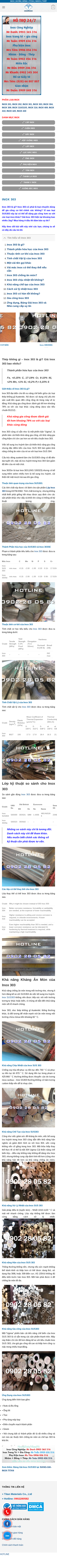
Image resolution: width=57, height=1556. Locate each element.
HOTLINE (4, 1554)
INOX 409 (43, 107)
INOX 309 (6, 107)
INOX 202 (17, 104)
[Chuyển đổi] (4, 238)
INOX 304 (48, 104)
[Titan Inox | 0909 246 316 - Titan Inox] (28, 7)
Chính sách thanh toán (12, 1545)
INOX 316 (33, 107)
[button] (3, 7)
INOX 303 (37, 104)
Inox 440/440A (29, 345)
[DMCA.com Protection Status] (35, 1506)
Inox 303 (38, 551)
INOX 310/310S (19, 107)
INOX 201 (6, 104)
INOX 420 (11, 111)
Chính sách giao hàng (12, 1533)
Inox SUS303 (8, 997)
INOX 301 (27, 104)
